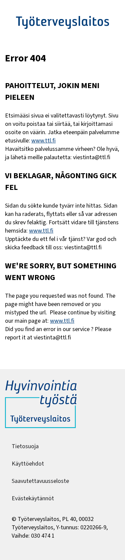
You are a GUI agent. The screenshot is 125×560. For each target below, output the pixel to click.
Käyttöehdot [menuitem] (28, 464)
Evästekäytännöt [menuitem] (33, 498)
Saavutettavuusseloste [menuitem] (40, 481)
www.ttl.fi (43, 140)
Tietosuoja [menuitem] (25, 446)
